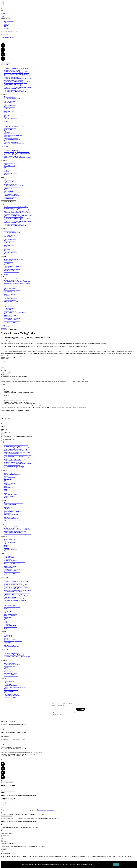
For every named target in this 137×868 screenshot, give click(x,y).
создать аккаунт (9, 782)
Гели (5, 104)
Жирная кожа (7, 136)
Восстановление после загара (12, 187)
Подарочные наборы (9, 97)
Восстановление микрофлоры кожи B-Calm (15, 74)
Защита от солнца (8, 188)
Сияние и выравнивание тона (12, 195)
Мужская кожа (8, 129)
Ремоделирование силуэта (11, 194)
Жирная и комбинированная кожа (13, 135)
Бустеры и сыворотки (10, 119)
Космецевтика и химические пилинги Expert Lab (17, 81)
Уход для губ (7, 102)
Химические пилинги (10, 251)
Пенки (5, 117)
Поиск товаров (5, 6)
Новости (6, 25)
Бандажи (6, 292)
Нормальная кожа (8, 131)
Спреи (5, 164)
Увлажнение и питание (10, 197)
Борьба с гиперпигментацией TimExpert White (16, 73)
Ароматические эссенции (11, 301)
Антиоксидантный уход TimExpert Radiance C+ (16, 71)
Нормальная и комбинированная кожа (14, 143)
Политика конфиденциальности (45, 810)
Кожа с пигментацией (10, 128)
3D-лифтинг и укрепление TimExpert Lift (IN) (16, 68)
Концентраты (7, 108)
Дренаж (6, 314)
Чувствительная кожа (9, 133)
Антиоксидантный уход (10, 184)
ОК (116, 864)
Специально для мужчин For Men (13, 85)
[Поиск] (1, 8)
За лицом (3, 328)
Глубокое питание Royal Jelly (12, 77)
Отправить (81, 709)
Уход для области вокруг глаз (12, 98)
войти (2, 792)
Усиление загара (8, 198)
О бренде (6, 24)
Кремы (6, 109)
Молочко (6, 115)
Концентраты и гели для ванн (12, 290)
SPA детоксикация (9, 180)
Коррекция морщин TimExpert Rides (13, 80)
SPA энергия (7, 182)
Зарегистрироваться (6, 815)
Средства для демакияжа (10, 105)
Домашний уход (5, 326)
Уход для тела (4, 146)
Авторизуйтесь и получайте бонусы (12, 365)
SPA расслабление (9, 181)
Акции (6, 22)
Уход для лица (4, 64)
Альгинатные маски (9, 231)
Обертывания (7, 297)
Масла (5, 114)
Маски (5, 112)
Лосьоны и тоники (9, 111)
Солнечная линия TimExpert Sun (12, 84)
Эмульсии (6, 121)
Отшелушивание (8, 191)
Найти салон (7, 27)
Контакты (6, 28)
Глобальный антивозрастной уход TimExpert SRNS (17, 75)
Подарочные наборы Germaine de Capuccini (15, 83)
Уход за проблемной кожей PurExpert (14, 90)
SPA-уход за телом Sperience (11, 150)
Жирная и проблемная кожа (11, 142)
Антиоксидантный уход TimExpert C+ (14, 280)
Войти (2, 782)
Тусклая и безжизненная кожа (12, 139)
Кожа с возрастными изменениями (13, 126)
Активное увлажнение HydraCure (13, 70)
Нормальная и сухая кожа (11, 138)
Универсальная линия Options (12, 88)
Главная (3, 325)
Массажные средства (9, 235)
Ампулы (6, 99)
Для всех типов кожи (9, 141)
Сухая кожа (7, 132)
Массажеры (7, 249)
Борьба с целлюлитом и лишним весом (14, 185)
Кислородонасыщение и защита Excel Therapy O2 (17, 78)
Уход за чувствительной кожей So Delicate (15, 91)
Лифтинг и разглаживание (11, 190)
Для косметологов (9, 21)
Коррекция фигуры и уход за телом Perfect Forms (17, 153)
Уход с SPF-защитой (9, 101)
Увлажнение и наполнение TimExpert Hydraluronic (17, 87)
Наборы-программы (9, 107)
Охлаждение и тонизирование (12, 192)
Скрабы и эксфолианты (10, 118)
